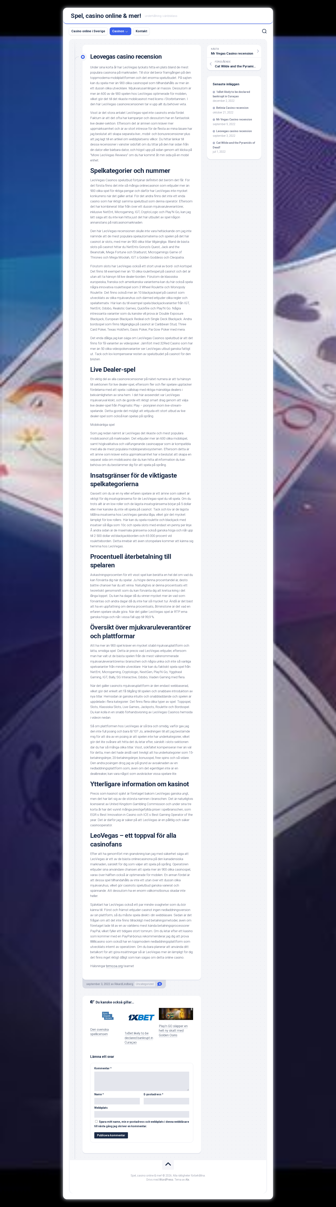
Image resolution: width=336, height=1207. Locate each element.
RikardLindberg (124, 984)
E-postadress (153, 1094)
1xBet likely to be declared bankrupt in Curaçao (139, 1037)
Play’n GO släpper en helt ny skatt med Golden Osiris (173, 1030)
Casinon (118, 31)
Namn (99, 1094)
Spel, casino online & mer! (106, 15)
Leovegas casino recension (234, 131)
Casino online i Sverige (88, 31)
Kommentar (103, 1068)
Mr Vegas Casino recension (234, 119)
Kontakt (141, 31)
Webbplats (101, 1107)
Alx (187, 1179)
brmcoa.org (114, 966)
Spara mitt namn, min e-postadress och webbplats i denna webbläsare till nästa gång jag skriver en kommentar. (141, 1124)
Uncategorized (145, 984)
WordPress (166, 1179)
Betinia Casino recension (232, 107)
